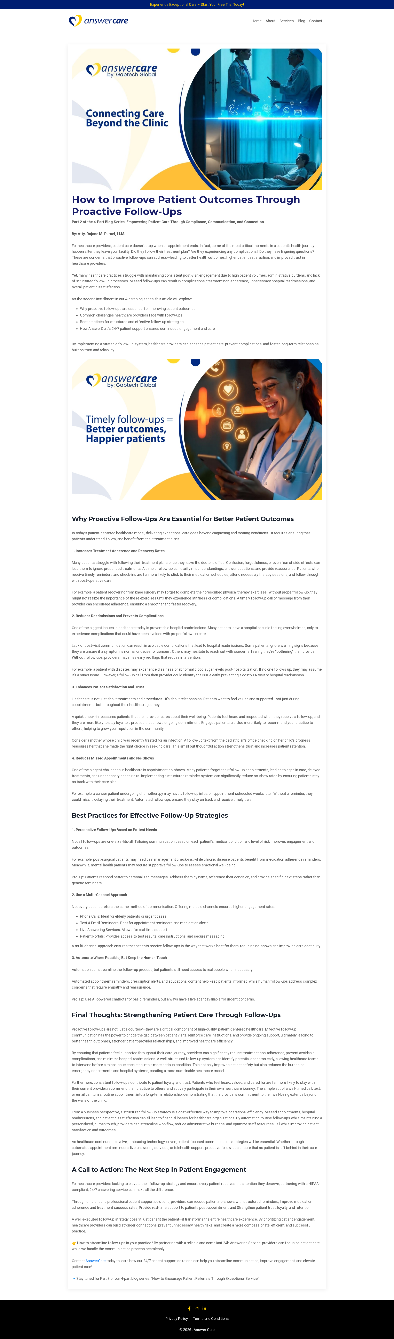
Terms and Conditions (211, 1318)
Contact (315, 21)
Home (257, 21)
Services (286, 21)
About (270, 21)
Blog (301, 21)
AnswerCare (96, 1261)
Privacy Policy (176, 1318)
